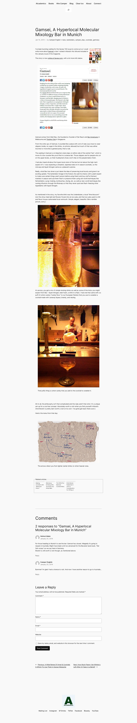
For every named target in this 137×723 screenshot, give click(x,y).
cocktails (89, 40)
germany (96, 40)
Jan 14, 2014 (40, 40)
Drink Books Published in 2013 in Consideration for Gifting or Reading (70, 486)
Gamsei (51, 51)
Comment (39, 596)
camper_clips (80, 40)
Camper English (55, 40)
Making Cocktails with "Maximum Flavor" (40, 485)
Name (38, 617)
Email (37, 626)
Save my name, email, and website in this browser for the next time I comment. (66, 643)
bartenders (70, 40)
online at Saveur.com (55, 58)
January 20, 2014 (46, 539)
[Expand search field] (68, 9)
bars (64, 40)
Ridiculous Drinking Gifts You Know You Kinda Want (50, 485)
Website (38, 634)
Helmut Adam (45, 536)
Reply (37, 555)
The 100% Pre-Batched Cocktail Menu (60, 484)
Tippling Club (51, 139)
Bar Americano (93, 137)
